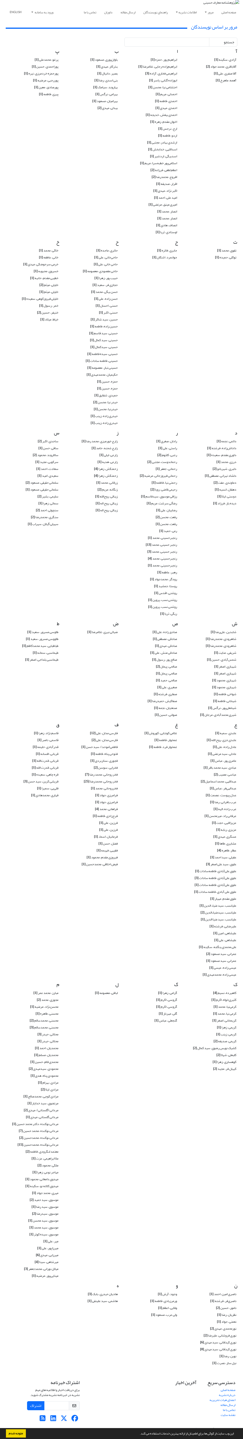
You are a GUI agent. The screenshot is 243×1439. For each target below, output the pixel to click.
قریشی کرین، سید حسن (40, 781)
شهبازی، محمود (224, 680)
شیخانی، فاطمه (224, 701)
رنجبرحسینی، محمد (162, 558)
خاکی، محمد (48, 250)
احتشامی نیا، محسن (162, 87)
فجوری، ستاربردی (104, 760)
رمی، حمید (168, 531)
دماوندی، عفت (225, 482)
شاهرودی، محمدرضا (221, 639)
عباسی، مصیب (225, 774)
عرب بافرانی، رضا (223, 802)
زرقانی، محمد (107, 482)
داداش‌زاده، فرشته (221, 448)
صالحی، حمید (166, 680)
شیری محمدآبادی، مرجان (218, 715)
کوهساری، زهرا (224, 1062)
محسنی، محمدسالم (44, 1020)
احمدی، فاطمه (166, 101)
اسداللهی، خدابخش (162, 149)
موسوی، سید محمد (43, 1227)
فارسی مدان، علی (104, 733)
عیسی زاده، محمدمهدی (219, 974)
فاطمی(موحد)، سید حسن (99, 747)
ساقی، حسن (48, 448)
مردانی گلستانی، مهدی (42, 1117)
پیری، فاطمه (48, 94)
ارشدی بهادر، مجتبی (162, 142)
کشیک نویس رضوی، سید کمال (214, 1048)
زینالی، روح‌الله (106, 496)
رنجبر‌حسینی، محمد (162, 538)
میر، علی (50, 1241)
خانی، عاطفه (48, 257)
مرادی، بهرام (48, 1082)
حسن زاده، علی (106, 298)
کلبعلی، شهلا (226, 1055)
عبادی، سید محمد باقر (220, 767)
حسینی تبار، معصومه (102, 367)
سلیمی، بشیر (47, 496)
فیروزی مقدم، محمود (102, 857)
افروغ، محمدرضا (164, 177)
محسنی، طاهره (47, 1013)
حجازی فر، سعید (105, 285)
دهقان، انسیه (225, 489)
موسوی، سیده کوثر (43, 1234)
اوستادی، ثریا (166, 232)
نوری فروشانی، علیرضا (220, 1335)
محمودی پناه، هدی (44, 1075)
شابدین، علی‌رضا (223, 632)
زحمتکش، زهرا (106, 469)
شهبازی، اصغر (225, 666)
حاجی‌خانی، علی (106, 257)
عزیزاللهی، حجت (224, 823)
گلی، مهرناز (168, 1013)
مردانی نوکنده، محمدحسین (38, 1138)
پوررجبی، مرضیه (45, 80)
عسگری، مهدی (224, 836)
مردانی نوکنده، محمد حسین (38, 1131)
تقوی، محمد (226, 250)
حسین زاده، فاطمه (104, 326)
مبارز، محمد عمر (45, 993)
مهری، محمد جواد (45, 1193)
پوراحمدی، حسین (45, 66)
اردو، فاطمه (167, 135)
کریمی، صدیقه (225, 1041)
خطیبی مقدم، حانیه (44, 278)
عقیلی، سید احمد (223, 857)
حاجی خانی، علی (106, 264)
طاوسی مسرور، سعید (42, 632)
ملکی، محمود (47, 1165)
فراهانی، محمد (106, 809)
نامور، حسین (226, 1308)
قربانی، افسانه (47, 754)
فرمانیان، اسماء (106, 836)
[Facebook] (75, 1419)
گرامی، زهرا (167, 993)
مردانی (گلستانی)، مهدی (41, 1110)
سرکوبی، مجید (46, 462)
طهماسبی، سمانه (45, 652)
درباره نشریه (227, 1395)
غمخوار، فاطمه (165, 740)
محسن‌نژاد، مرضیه (44, 1006)
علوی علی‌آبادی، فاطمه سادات (215, 878)
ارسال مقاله (128, 12)
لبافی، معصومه (106, 993)
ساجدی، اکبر (48, 441)
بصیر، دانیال (107, 73)
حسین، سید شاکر (104, 319)
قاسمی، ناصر (47, 740)
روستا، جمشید (165, 586)
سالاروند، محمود (45, 455)
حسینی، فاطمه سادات (102, 361)
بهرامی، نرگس (106, 94)
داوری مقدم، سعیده (221, 455)
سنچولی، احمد (47, 510)
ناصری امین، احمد (223, 1294)
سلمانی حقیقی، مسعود (42, 482)
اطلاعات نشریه (187, 12)
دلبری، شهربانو (224, 469)
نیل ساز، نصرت (224, 1363)
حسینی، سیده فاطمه (102, 354)
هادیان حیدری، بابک (103, 1294)
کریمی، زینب (226, 1034)
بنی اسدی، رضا (106, 80)
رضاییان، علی (166, 510)
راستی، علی (167, 448)
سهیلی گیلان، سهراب (43, 524)
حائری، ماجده (107, 250)
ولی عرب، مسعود (164, 1314)
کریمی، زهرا (226, 1027)
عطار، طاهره (226, 850)
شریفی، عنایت (225, 652)
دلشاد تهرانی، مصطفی (220, 475)
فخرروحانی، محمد (104, 788)
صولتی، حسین (166, 715)
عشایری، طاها (225, 843)
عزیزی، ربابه (226, 829)
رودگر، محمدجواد (163, 579)
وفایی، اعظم (167, 1308)
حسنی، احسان (107, 305)
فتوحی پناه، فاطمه (104, 754)
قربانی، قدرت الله (45, 767)
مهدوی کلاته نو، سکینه (41, 1186)
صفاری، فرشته (165, 694)
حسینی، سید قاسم (103, 333)
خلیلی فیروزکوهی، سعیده (40, 298)
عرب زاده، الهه (225, 809)
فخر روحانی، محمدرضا (101, 781)
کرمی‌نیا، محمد (225, 1006)
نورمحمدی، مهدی (223, 1328)
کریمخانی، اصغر (224, 1020)
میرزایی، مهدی (47, 1255)
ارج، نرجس (167, 128)
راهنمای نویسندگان (155, 12)
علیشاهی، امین (224, 933)
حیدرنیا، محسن (106, 409)
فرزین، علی (108, 823)
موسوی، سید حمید (44, 1200)
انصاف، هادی (166, 225)
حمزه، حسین (107, 381)
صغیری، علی (167, 687)
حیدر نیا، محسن (105, 402)
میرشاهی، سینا (46, 1262)
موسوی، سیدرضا (45, 1213)
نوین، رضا (228, 1356)
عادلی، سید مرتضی (222, 754)
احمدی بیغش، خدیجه (161, 115)
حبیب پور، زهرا (106, 278)
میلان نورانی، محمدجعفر (41, 1269)
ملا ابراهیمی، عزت (45, 1158)
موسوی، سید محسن (43, 1220)
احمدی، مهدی (166, 108)
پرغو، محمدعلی (46, 59)
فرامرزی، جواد (106, 795)
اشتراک (35, 1405)
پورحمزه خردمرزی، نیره (41, 73)
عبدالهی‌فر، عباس (223, 788)
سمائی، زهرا (48, 503)
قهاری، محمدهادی (44, 795)
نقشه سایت (228, 1415)
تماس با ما (90, 12)
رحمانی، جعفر (166, 469)
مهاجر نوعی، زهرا (45, 1172)
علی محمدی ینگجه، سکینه (217, 947)
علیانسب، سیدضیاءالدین (218, 912)
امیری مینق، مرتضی (163, 204)
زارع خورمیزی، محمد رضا (100, 441)
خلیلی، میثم (48, 285)
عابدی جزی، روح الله (221, 740)
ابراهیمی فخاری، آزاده (161, 73)
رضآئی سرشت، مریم (162, 503)
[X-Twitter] (64, 1419)
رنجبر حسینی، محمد (161, 544)
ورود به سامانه (43, 12)
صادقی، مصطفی (165, 639)
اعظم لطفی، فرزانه (163, 170)
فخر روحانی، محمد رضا (101, 774)
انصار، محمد (167, 211)
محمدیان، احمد (46, 1048)
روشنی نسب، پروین (162, 600)
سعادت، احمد (47, 469)
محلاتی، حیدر (47, 1034)
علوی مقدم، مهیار (223, 898)
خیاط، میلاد (49, 319)
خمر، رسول (48, 305)
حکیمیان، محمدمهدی (102, 374)
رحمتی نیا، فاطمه (164, 482)
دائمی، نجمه (226, 441)
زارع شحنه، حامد (105, 448)
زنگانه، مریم (108, 489)
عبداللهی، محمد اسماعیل (218, 781)
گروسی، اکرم (166, 1000)
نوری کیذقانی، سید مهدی (218, 1342)
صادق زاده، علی (165, 632)
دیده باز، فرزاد (224, 503)
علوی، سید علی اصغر (221, 864)
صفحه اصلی (228, 12)
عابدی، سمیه (225, 733)
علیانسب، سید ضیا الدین (218, 919)
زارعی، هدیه (108, 462)
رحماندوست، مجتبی (162, 462)
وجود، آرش (167, 1294)
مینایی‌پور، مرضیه (45, 1275)
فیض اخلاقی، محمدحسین (100, 864)
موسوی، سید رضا (45, 1206)
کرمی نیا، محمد (224, 1013)
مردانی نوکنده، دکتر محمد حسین (35, 1124)
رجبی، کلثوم (167, 455)
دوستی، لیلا (226, 496)
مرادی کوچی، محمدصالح (40, 1096)
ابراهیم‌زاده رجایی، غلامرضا (157, 66)
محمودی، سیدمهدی (43, 1069)
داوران (108, 12)
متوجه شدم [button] (16, 1433)
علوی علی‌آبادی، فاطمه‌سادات (215, 871)
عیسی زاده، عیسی (222, 967)
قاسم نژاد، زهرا (46, 733)
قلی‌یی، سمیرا (47, 788)
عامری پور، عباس (223, 760)
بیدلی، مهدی (108, 108)
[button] (138, 1434)
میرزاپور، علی (47, 1248)
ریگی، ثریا (168, 613)
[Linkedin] (53, 1419)
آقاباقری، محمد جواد (221, 66)
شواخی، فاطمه (225, 694)
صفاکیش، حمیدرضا (162, 701)
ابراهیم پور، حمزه (164, 59)
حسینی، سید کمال (104, 340)
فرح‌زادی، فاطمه (105, 816)
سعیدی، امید (47, 475)
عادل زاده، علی (224, 747)
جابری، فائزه (167, 250)
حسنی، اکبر (108, 312)
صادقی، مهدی (166, 646)
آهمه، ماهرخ (226, 80)
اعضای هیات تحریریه (222, 1400)
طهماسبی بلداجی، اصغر (41, 659)
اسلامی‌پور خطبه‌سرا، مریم (158, 163)
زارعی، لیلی (108, 455)
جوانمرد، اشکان (164, 257)
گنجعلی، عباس (165, 1020)
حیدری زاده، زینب (104, 416)
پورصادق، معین (46, 87)
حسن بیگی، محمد (104, 292)
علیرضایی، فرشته (223, 926)
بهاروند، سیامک (105, 87)
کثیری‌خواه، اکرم (223, 1000)
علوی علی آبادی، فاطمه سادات (215, 892)
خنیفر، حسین (47, 312)
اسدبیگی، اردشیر (163, 156)
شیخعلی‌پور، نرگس (222, 708)
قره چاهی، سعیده (45, 774)
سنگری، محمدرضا (44, 517)
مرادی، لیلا (49, 1089)
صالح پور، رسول (164, 659)
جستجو (229, 42)
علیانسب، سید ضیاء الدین (218, 905)
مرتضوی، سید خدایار (43, 1103)
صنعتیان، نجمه (165, 708)
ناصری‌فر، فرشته (223, 1301)
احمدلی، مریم (166, 94)
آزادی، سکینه (225, 59)
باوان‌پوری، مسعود (104, 59)
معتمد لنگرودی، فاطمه (42, 1151)
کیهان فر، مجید (224, 1069)
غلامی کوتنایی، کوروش (161, 733)
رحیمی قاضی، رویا (163, 489)
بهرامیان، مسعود (105, 101)
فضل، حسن (108, 843)
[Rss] (42, 1419)
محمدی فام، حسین (44, 1062)
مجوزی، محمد (47, 1000)
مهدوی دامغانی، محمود (41, 1179)
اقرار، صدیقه (166, 184)
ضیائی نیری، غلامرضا (102, 632)
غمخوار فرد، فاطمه (163, 747)
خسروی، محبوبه (46, 271)
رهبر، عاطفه (167, 572)
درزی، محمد (226, 462)
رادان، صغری (166, 441)
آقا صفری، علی (225, 73)
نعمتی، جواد (226, 1321)
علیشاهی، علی (225, 940)
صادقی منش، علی (163, 652)
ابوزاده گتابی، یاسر (163, 80)
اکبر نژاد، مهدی (165, 190)
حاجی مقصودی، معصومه (100, 271)
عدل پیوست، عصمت (221, 795)
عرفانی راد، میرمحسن (220, 816)
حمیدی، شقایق (106, 395)
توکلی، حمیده (225, 257)
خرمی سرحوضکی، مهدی (40, 264)
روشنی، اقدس (165, 593)
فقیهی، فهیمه (107, 850)
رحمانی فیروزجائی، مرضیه (158, 475)
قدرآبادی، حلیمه (45, 747)
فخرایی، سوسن (106, 767)
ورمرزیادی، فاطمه (163, 1301)
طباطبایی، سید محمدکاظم (40, 646)
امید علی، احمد (165, 197)
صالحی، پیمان (166, 666)
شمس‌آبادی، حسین (221, 659)
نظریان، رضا (226, 1314)
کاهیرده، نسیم (224, 993)
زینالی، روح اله (107, 503)
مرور (211, 12)
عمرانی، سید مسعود (221, 954)
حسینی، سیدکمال (104, 347)
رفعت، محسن (166, 517)
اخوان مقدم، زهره (163, 121)
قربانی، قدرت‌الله (45, 760)
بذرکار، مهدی (107, 66)
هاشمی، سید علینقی (103, 1301)
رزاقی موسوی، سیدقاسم (159, 496)
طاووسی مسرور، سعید (42, 639)
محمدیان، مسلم (46, 1055)
